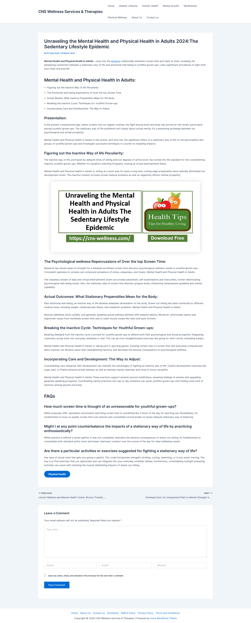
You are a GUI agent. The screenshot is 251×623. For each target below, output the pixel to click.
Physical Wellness (117, 17)
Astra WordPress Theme (163, 618)
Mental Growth (171, 5)
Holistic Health (150, 5)
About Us (137, 17)
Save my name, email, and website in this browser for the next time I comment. (86, 575)
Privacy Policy (145, 613)
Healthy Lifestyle (128, 5)
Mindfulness (190, 5)
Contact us (153, 17)
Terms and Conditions (168, 613)
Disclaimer (113, 613)
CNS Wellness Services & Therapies (70, 11)
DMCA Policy (128, 613)
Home (111, 5)
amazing (115, 61)
